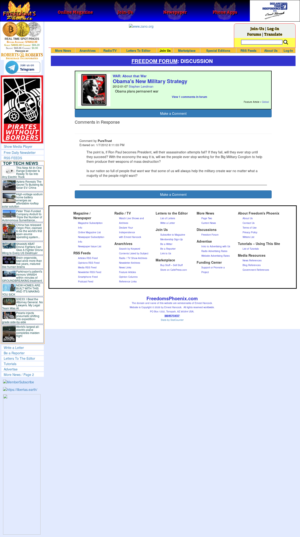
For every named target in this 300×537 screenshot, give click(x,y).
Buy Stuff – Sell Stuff (171, 265)
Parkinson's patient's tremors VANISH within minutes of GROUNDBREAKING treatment (22, 275)
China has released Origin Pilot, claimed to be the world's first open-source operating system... (29, 231)
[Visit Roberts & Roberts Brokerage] (22, 29)
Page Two (206, 218)
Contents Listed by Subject (133, 253)
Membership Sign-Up (171, 239)
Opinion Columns (128, 276)
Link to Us (165, 253)
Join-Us (257, 28)
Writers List (248, 237)
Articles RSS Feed (88, 258)
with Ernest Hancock (130, 237)
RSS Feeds (248, 50)
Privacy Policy (250, 232)
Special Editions (218, 50)
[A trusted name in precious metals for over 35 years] (22, 55)
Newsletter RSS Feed (89, 272)
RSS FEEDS (13, 158)
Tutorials (10, 363)
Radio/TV (110, 50)
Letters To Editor (138, 50)
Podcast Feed (85, 281)
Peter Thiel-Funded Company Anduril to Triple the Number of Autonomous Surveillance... (22, 215)
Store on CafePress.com (173, 269)
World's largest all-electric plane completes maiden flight (28, 331)
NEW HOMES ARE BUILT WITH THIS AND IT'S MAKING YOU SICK (21, 289)
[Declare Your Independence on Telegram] (22, 67)
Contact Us (249, 223)
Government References (256, 269)
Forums (254, 34)
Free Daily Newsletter (20, 152)
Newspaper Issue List (89, 246)
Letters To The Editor (19, 358)
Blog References (252, 265)
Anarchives (87, 50)
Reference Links (128, 281)
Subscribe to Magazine (172, 234)
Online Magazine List (89, 232)
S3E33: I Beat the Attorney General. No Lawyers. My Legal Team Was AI (22, 303)
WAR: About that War (129, 76)
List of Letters (167, 218)
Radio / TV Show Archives (133, 258)
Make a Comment (173, 113)
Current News (208, 223)
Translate (273, 34)
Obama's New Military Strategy (150, 81)
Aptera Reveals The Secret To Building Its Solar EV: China (29, 184)
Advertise (11, 369)
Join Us (165, 50)
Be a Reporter (14, 353)
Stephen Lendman (141, 86)
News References (252, 260)
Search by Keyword (129, 248)
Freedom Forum (209, 234)
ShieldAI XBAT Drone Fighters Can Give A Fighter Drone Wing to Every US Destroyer (22, 248)
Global (265, 102)
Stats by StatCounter (172, 320)
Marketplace (186, 50)
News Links (125, 267)
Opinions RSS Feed (89, 262)
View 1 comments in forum (189, 97)
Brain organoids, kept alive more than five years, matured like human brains (22, 262)
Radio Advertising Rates (214, 251)
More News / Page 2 (19, 374)
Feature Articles (127, 272)
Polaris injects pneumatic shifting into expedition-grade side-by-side (20, 317)
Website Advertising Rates (215, 255)
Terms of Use (250, 227)
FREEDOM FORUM (154, 61)
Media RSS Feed (87, 267)
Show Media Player (18, 146)
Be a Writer (166, 244)
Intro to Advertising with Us (215, 246)
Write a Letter (14, 347)
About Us (271, 50)
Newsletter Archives (129, 262)
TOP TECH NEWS (20, 163)
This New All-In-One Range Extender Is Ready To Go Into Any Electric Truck (22, 172)
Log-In (273, 28)
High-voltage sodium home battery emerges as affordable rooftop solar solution (22, 200)
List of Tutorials (251, 248)
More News (63, 50)
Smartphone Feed (88, 276)
